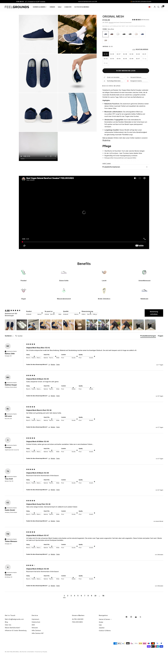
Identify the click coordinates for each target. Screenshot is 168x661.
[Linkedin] (142, 617)
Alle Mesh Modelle (120, 161)
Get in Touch (10, 615)
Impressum (35, 619)
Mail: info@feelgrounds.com (14, 619)
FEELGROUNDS (77, 622)
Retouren (35, 628)
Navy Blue (105, 34)
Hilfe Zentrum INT (38, 633)
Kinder (52, 7)
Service (35, 615)
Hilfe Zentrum (36, 630)
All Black (124, 34)
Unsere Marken (78, 615)
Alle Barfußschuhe (134, 161)
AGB (33, 625)
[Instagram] (132, 617)
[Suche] (158, 7)
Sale (59, 7)
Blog (6, 622)
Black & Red (112, 34)
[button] (140, 19)
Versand (111, 22)
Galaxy (142, 34)
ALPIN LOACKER (77, 619)
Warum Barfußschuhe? (12, 628)
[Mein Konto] (155, 7)
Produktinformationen (111, 167)
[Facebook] (128, 617)
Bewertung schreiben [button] (154, 313)
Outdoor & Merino (81, 7)
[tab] (148, 336)
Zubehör (67, 7)
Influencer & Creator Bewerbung (15, 630)
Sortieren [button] (8, 336)
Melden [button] (53, 364)
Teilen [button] (58, 364)
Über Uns (8, 625)
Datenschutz (36, 622)
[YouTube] (137, 617)
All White (118, 34)
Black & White (130, 34)
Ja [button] (49, 364)
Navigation (103, 615)
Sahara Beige (105, 40)
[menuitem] (39, 7)
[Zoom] (53, 19)
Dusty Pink (136, 34)
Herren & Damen (39, 7)
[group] (15, 310)
